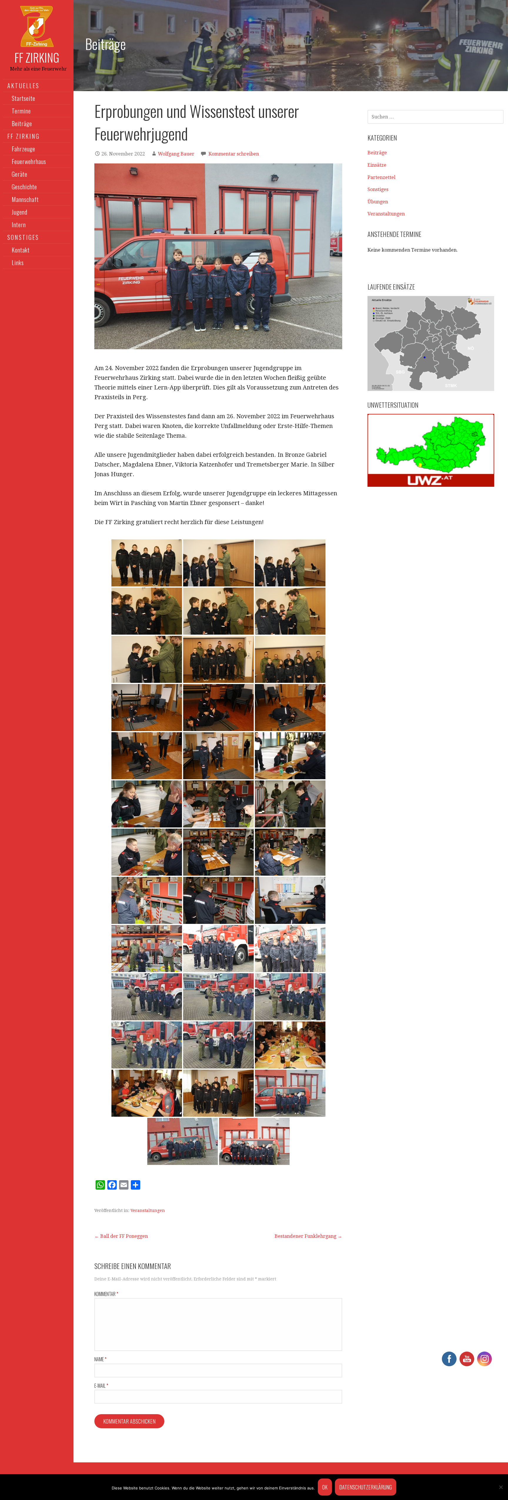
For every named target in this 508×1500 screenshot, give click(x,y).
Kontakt (21, 249)
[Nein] (501, 1487)
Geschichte (24, 186)
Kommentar (106, 1293)
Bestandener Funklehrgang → (308, 1236)
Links (18, 262)
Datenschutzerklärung (365, 1487)
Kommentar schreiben (233, 154)
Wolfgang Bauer (176, 154)
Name (100, 1359)
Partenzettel (381, 177)
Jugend (19, 212)
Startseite (23, 98)
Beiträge (22, 123)
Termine (21, 110)
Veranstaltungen (148, 1210)
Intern (19, 224)
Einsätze (376, 165)
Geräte (19, 174)
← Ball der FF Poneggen (121, 1236)
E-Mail (101, 1385)
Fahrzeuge (23, 148)
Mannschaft (25, 199)
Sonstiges (377, 189)
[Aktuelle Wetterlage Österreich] (430, 450)
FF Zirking (36, 57)
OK (324, 1487)
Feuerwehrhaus (29, 161)
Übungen (377, 202)
